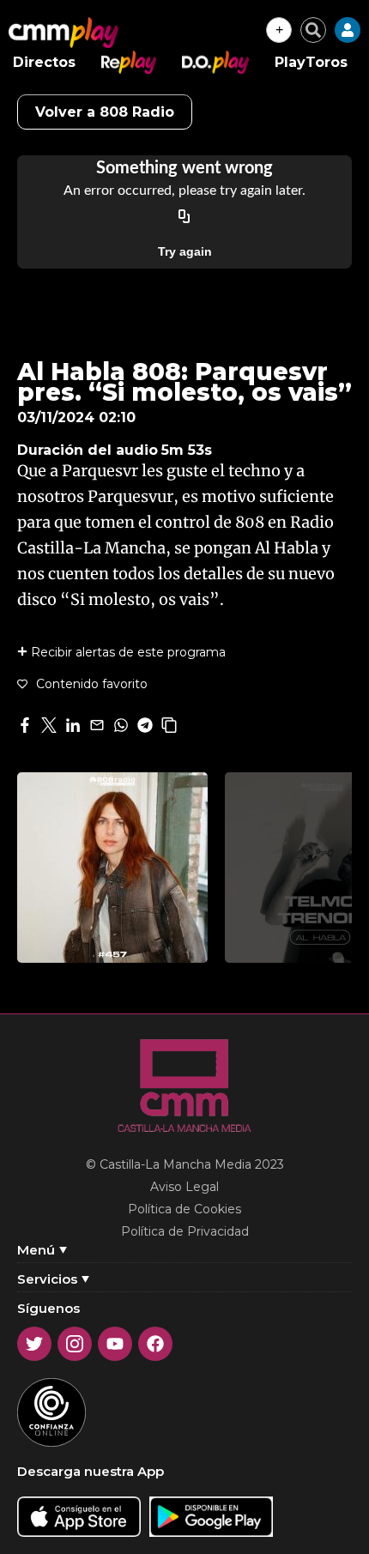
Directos (44, 62)
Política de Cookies (184, 1209)
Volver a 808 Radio (104, 112)
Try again (185, 251)
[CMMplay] (63, 32)
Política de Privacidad (185, 1231)
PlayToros (311, 62)
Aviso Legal (184, 1186)
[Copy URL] (184, 217)
